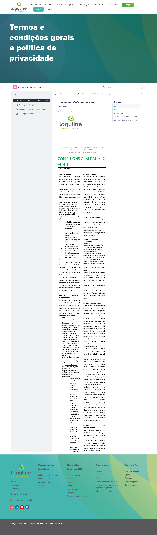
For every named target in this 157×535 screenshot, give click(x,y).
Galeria (99, 472)
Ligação (38, 9)
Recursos (98, 5)
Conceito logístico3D (41, 5)
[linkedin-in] (17, 506)
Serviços (41, 486)
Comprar (128, 5)
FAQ (97, 478)
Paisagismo (72, 489)
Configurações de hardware (107, 482)
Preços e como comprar (77, 496)
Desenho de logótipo (65, 5)
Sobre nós (113, 5)
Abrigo (69, 486)
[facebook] (27, 506)
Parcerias (128, 478)
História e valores (131, 472)
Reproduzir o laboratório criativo (51, 524)
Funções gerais (73, 475)
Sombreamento (73, 482)
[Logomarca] (19, 7)
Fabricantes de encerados (49, 475)
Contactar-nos (130, 485)
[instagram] (12, 506)
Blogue (99, 475)
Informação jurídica (104, 491)
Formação (84, 5)
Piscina (70, 479)
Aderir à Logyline (131, 482)
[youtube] (22, 506)
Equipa (127, 475)
